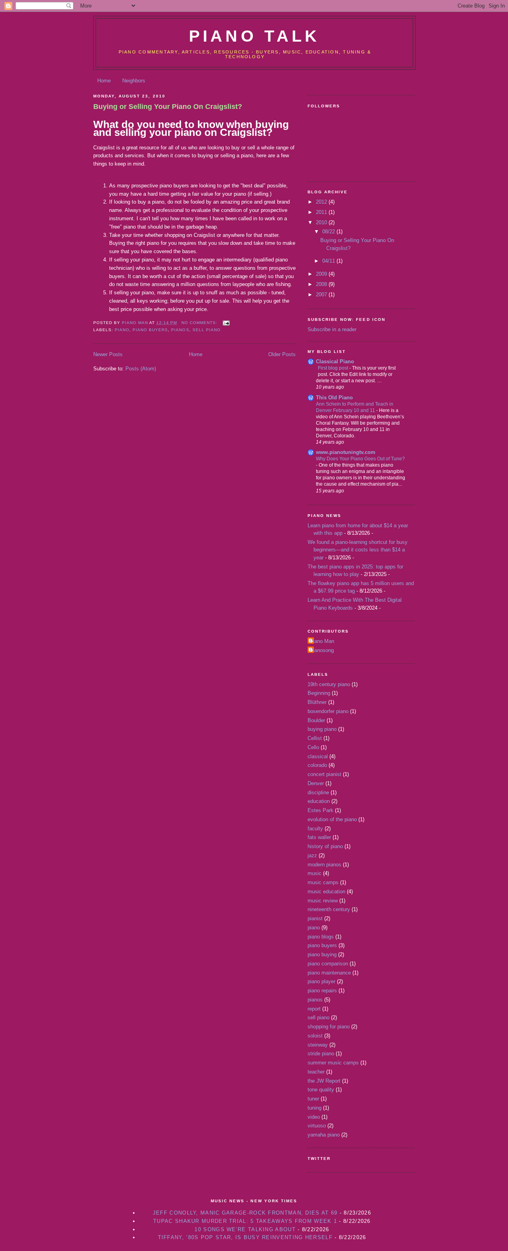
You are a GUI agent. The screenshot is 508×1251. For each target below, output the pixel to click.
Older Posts (282, 354)
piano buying (322, 954)
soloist (315, 1036)
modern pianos (324, 865)
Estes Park (320, 810)
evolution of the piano (332, 819)
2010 (322, 222)
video (314, 1117)
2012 (322, 202)
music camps (323, 882)
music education (326, 891)
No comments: (200, 322)
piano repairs (322, 991)
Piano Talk (254, 36)
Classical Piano (335, 361)
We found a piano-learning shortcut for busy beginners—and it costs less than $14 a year (358, 550)
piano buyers (150, 330)
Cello (313, 747)
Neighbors (133, 81)
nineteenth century (329, 909)
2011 (322, 212)
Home (104, 81)
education (319, 801)
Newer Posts (108, 354)
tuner (313, 1099)
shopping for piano (329, 1027)
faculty (315, 828)
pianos (180, 330)
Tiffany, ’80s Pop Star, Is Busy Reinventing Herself (245, 1237)
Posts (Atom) (140, 369)
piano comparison (328, 964)
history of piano (325, 846)
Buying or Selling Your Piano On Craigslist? (167, 107)
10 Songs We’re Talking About (244, 1229)
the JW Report (324, 1081)
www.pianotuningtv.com (345, 452)
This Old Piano (334, 397)
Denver (316, 783)
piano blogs (321, 937)
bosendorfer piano (328, 711)
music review (323, 901)
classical (318, 756)
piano (122, 330)
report (314, 1009)
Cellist (315, 738)
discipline (318, 792)
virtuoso (317, 1126)
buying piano (322, 729)
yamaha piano (324, 1135)
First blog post (333, 368)
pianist (315, 918)
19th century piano (329, 684)
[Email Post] (226, 322)
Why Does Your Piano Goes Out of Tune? (360, 458)
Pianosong (322, 650)
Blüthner (317, 702)
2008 (322, 284)
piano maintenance (329, 973)
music (314, 873)
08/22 (329, 232)
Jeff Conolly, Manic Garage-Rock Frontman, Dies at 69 (245, 1213)
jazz (312, 855)
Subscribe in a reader (332, 329)
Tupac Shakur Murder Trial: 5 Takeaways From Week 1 (245, 1221)
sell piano (206, 330)
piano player (321, 981)
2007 (322, 294)
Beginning (319, 693)
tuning (314, 1108)
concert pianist (324, 774)
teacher (316, 1072)
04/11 (329, 261)
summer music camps (333, 1063)
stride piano (321, 1053)
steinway (318, 1045)
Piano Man (322, 641)
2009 (322, 274)
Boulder (316, 720)
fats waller (319, 837)
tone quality (321, 1090)
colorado (317, 765)
